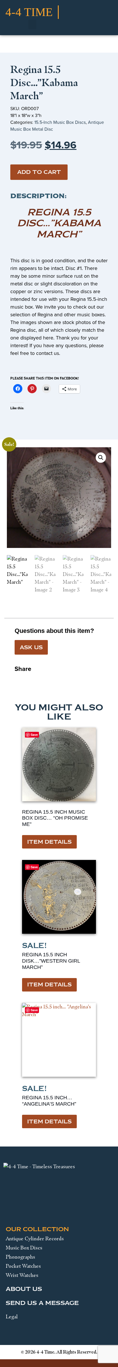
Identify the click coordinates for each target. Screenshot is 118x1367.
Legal (12, 1317)
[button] (32, 24)
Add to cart (39, 172)
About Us (24, 1289)
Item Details (49, 842)
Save (34, 734)
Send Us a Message (42, 1303)
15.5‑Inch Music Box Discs (60, 122)
